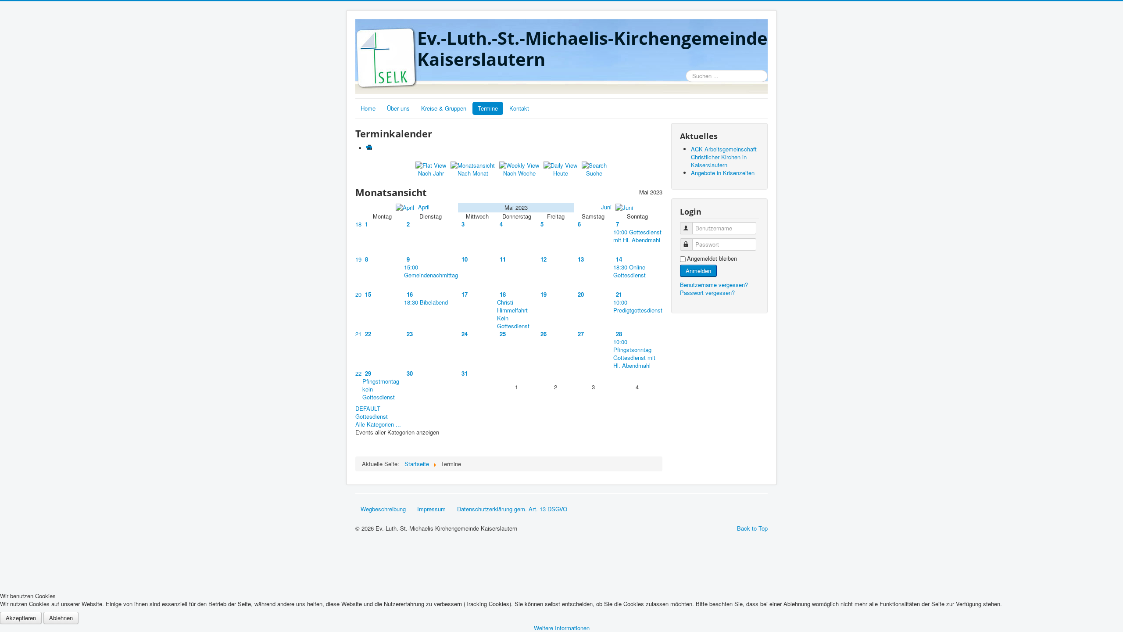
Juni (607, 207)
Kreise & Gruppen (443, 108)
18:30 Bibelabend (426, 302)
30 (410, 373)
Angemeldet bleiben (712, 258)
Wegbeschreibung (383, 509)
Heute (560, 173)
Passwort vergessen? (707, 292)
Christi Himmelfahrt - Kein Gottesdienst (514, 314)
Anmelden (698, 270)
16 (410, 294)
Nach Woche (519, 173)
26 (543, 334)
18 (358, 224)
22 (368, 334)
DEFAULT (367, 408)
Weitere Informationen (562, 628)
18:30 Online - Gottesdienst (631, 271)
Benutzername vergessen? (714, 284)
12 (543, 259)
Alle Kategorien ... (378, 424)
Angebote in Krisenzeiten (723, 173)
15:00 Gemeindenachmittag (431, 271)
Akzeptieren (21, 618)
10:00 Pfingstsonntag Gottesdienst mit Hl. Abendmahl (634, 354)
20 (358, 294)
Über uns (398, 108)
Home (368, 108)
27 (581, 334)
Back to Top (752, 528)
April (422, 207)
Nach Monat (473, 173)
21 (619, 294)
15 (368, 294)
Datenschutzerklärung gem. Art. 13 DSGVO (512, 509)
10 (464, 259)
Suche (594, 173)
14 (619, 259)
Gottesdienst (371, 416)
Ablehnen (61, 618)
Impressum (431, 509)
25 (503, 334)
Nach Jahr (431, 173)
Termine (488, 108)
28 (619, 334)
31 (464, 373)
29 (368, 373)
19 (358, 259)
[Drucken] (370, 148)
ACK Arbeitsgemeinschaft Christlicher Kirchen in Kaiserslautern (724, 157)
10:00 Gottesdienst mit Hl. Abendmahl (637, 236)
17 (464, 294)
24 (464, 334)
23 (410, 334)
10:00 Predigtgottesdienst (637, 306)
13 (581, 259)
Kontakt (519, 108)
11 (503, 259)
